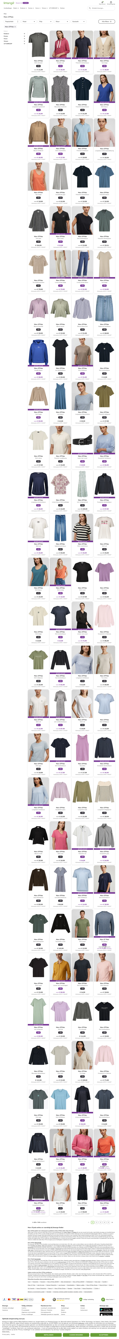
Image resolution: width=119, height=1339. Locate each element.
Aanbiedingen (65, 1308)
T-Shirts (96, 1288)
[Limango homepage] (9, 3)
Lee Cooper (61, 1285)
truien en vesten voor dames (64, 1245)
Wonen (6, 41)
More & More (103, 1285)
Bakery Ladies (81, 1285)
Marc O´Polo (31, 1285)
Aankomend (83, 1310)
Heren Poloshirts (41, 1288)
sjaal (29, 1250)
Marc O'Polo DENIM (53, 1282)
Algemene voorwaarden (28, 1312)
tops (51, 1256)
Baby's (63, 1310)
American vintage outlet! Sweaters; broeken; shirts (67, 1292)
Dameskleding (88, 1292)
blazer (101, 1265)
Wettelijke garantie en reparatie (50, 1314)
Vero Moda (77, 1288)
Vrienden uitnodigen (8, 1308)
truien (66, 1253)
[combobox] (101, 8)
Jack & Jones (40, 1285)
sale (74, 1238)
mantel (52, 1248)
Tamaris (79, 1275)
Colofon (24, 1308)
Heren (5, 39)
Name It (50, 1288)
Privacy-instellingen (27, 1314)
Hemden (48, 1292)
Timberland (89, 1282)
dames (69, 1232)
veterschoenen (50, 1266)
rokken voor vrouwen (83, 1251)
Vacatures (5, 1310)
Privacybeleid (25, 1310)
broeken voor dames (36, 1245)
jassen (29, 1266)
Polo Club (97, 1282)
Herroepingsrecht (46, 1312)
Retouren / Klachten (46, 1310)
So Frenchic (31, 1288)
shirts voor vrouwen (47, 1245)
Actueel (82, 1308)
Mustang (42, 1282)
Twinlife (104, 1282)
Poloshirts (35, 1282)
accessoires (31, 1247)
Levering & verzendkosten (48, 1308)
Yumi (29, 1282)
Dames (6, 36)
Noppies (69, 1288)
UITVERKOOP (8, 44)
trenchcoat (58, 1248)
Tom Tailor (85, 1275)
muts (32, 1250)
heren (65, 1232)
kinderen (74, 1232)
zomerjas (101, 1256)
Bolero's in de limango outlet (36, 1292)
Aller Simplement (66, 1282)
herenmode (38, 1259)
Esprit (74, 1275)
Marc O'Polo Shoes (92, 1285)
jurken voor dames (72, 1251)
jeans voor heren (43, 1265)
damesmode (38, 1242)
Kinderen (6, 34)
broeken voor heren (86, 1260)
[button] (111, 3)
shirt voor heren (62, 1262)
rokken (55, 1256)
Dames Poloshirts (51, 1285)
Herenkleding (71, 1285)
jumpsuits (99, 1250)
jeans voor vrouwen (91, 1245)
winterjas (107, 1256)
